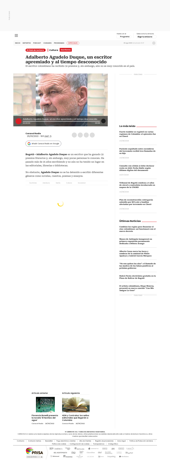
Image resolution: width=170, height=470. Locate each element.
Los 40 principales (66, 448)
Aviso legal (121, 441)
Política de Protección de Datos (141, 441)
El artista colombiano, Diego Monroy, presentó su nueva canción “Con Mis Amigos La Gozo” (136, 288)
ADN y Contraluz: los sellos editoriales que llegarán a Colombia (75, 418)
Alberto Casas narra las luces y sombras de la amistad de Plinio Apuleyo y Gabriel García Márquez (135, 253)
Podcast (37, 43)
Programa (124, 36)
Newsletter (148, 43)
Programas (59, 43)
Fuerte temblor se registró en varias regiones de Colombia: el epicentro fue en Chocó (137, 134)
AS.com (112, 448)
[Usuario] (153, 43)
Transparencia (98, 444)
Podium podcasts (79, 456)
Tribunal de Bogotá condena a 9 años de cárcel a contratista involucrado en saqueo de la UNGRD (137, 185)
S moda (100, 456)
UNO (72, 452)
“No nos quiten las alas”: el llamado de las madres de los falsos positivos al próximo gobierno (137, 266)
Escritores (33, 183)
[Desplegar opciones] (103, 121)
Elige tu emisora (145, 36)
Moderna (67, 456)
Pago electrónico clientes (66, 441)
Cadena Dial (99, 452)
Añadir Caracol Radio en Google (45, 143)
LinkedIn (86, 135)
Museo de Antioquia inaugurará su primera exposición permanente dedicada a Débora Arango (135, 241)
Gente (58, 183)
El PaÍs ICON (90, 456)
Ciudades (47, 43)
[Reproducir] (19, 121)
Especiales (73, 43)
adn (121, 448)
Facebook (74, 135)
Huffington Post (59, 452)
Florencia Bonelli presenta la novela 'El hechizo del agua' (45, 418)
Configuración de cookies (79, 444)
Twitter (80, 135)
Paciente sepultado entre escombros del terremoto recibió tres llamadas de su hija (137, 151)
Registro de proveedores (104, 441)
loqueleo (111, 456)
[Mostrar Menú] (16, 35)
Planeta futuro (118, 452)
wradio (80, 452)
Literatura (46, 183)
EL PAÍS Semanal (108, 452)
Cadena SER (104, 448)
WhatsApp (92, 135)
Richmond (55, 456)
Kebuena (129, 452)
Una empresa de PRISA (34, 450)
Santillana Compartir (92, 448)
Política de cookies (59, 444)
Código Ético (113, 444)
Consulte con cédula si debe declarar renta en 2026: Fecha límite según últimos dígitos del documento (136, 168)
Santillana (78, 448)
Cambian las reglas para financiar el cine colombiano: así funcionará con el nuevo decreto (137, 229)
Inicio (17, 43)
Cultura (53, 50)
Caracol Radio (85, 35)
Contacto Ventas (34, 441)
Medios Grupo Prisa (34, 456)
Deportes (27, 43)
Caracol (130, 448)
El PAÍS (55, 448)
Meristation (123, 456)
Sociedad (81, 183)
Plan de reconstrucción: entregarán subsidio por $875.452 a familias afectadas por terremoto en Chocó (136, 202)
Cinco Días (90, 452)
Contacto (20, 441)
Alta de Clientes (85, 441)
